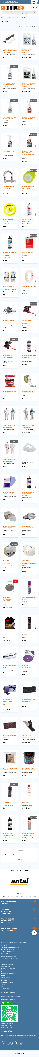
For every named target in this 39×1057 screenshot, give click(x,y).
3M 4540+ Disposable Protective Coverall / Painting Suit (29, 425)
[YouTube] (21, 1043)
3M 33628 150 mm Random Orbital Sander (8, 357)
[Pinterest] (12, 1043)
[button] (34, 932)
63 (13, 855)
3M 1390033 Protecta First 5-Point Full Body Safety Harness (9, 288)
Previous (20, 850)
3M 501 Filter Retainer (29, 458)
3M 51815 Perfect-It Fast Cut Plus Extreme (28, 493)
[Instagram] (16, 1043)
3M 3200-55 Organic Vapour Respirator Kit (9, 322)
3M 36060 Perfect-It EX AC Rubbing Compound (29, 357)
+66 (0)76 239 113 (6, 1027)
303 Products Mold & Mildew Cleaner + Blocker (9, 118)
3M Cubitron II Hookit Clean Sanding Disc (26, 667)
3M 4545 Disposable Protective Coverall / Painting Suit (9, 459)
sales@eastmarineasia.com (11, 2)
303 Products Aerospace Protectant (26, 50)
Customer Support (8, 992)
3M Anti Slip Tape (8, 633)
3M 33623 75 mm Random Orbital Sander (27, 322)
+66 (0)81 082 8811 (11, 1)
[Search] (34, 12)
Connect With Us (7, 1031)
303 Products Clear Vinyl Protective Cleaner (9, 84)
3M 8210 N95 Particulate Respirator (7, 562)
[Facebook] (8, 1043)
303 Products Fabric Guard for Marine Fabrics (28, 84)
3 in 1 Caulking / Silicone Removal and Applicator (10, 50)
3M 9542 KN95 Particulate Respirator (7, 599)
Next (19, 859)
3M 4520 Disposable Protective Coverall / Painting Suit (9, 425)
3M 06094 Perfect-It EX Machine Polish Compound (9, 254)
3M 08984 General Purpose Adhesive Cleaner (27, 254)
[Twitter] (3, 1043)
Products (6, 21)
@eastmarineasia (11, 999)
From (26, 57)
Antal (19, 893)
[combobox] (19, 12)
